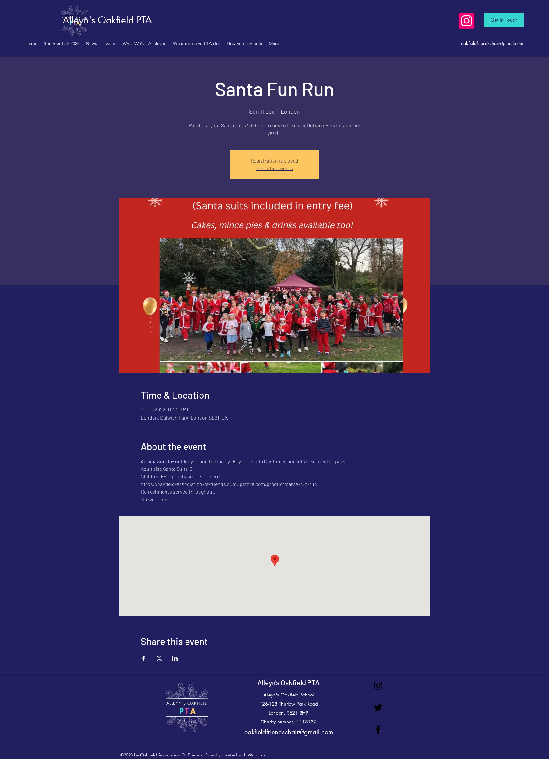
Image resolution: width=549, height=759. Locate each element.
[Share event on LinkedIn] (175, 658)
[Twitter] (378, 707)
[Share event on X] (159, 658)
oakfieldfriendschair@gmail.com (492, 43)
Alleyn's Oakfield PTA (288, 682)
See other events (274, 168)
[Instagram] (466, 21)
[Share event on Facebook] (144, 658)
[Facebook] (378, 729)
